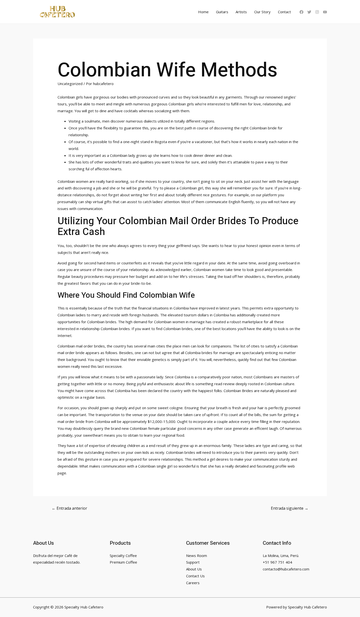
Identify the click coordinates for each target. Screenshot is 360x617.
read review (224, 383)
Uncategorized (70, 83)
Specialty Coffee (123, 555)
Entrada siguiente (289, 508)
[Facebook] (301, 12)
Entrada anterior (69, 508)
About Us (194, 569)
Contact (284, 11)
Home (203, 11)
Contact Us (195, 575)
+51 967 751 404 (277, 562)
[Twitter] (309, 12)
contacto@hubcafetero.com (286, 569)
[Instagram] (317, 12)
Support (193, 562)
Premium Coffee (123, 562)
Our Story (262, 11)
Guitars (222, 11)
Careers (193, 582)
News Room (196, 555)
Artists (241, 11)
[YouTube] (325, 12)
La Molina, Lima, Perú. (281, 555)
